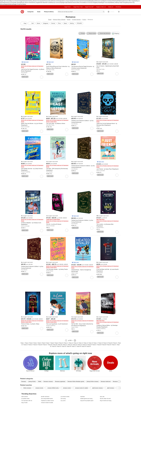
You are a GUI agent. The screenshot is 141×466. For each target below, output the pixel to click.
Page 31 (65, 344)
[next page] (75, 340)
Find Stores (23, 4)
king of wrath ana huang (105, 400)
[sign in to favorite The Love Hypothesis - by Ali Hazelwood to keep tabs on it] (66, 330)
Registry (6, 4)
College (20, 1)
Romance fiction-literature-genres (76, 381)
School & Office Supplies (129, 1)
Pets (114, 1)
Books (68, 19)
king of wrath (24, 402)
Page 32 (70, 344)
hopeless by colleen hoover (47, 400)
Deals (70, 2)
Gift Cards (48, 2)
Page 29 (55, 344)
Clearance (74, 2)
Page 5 (39, 343)
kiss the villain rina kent (105, 398)
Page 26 (40, 344)
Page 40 (109, 344)
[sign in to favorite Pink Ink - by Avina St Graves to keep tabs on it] (66, 230)
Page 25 (35, 344)
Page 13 (76, 343)
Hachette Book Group (101, 227)
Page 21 (115, 343)
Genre (38, 23)
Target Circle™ (67, 6)
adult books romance (97, 388)
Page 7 (48, 343)
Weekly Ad (113, 2)
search (103, 11)
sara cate (102, 396)
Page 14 (81, 343)
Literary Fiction (32, 381)
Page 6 (44, 343)
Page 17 (95, 343)
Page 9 (56, 343)
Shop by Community (56, 2)
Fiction (84, 19)
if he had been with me (26, 400)
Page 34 (79, 344)
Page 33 (75, 344)
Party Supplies (36, 2)
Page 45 (64, 346)
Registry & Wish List (101, 6)
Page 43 (54, 346)
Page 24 (30, 344)
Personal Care (99, 1)
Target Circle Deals (106, 2)
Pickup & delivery (49, 11)
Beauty (94, 1)
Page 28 (50, 344)
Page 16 (90, 343)
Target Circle (16, 4)
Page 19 (105, 343)
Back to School (14, 1)
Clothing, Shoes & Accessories (36, 1)
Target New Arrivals (5, 1)
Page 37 (94, 344)
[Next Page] (119, 23)
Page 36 (89, 344)
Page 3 (31, 343)
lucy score (63, 400)
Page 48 (79, 346)
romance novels (67, 388)
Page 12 (71, 343)
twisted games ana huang (86, 398)
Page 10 (61, 343)
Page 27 (45, 344)
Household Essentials (83, 1)
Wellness (121, 1)
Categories (30, 11)
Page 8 (52, 343)
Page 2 (27, 343)
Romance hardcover (106, 381)
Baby (90, 1)
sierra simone (24, 396)
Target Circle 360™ (89, 6)
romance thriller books (53, 388)
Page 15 (86, 343)
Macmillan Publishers (50, 69)
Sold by (72, 23)
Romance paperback (60, 381)
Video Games (17, 2)
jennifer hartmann (45, 396)
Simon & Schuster (75, 69)
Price (59, 23)
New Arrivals (80, 2)
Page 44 (59, 346)
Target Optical (65, 2)
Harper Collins (74, 273)
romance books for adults (81, 388)
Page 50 (88, 346)
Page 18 (100, 343)
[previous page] (66, 340)
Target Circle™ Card (78, 6)
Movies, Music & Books (27, 2)
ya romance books (65, 396)
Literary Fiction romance (93, 381)
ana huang (63, 398)
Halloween (25, 1)
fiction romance (27, 388)
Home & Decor (48, 1)
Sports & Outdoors (108, 1)
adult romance (110, 388)
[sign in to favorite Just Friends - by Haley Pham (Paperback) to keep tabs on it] (116, 175)
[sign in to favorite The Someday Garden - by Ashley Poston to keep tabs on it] (66, 275)
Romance (23, 381)
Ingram (98, 126)
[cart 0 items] (118, 11)
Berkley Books (49, 271)
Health (117, 1)
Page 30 (60, 344)
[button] (25, 62)
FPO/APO (79, 23)
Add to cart (25, 76)
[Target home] (22, 11)
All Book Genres (76, 19)
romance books (39, 388)
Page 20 (110, 343)
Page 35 (84, 344)
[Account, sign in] (111, 11)
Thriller (39, 381)
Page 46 (69, 346)
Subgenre (45, 23)
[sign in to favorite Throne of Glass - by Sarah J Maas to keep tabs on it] (41, 328)
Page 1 (22, 343)
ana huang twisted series (47, 398)
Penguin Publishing (25, 171)
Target (49, 19)
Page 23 (25, 344)
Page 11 (66, 343)
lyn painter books (25, 398)
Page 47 (74, 346)
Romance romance (48, 381)
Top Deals (98, 2)
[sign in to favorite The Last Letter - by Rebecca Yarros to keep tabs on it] (66, 129)
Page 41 (114, 344)
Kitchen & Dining (56, 1)
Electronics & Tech (9, 2)
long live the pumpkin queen (86, 400)
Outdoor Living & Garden (67, 1)
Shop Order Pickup (121, 2)
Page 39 (104, 344)
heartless (82, 396)
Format (53, 23)
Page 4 (35, 343)
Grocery (75, 1)
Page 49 (83, 346)
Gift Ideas (43, 2)
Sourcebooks (24, 72)
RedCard (11, 4)
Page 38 (99, 344)
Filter (25, 23)
